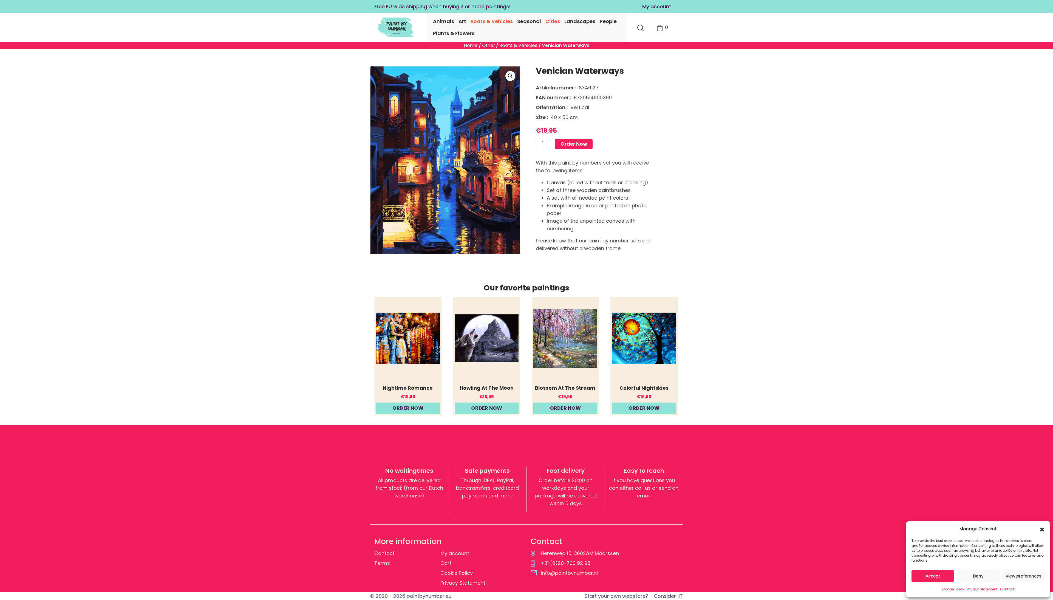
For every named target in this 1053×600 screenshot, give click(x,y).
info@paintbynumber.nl (569, 573)
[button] (1042, 529)
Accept (932, 576)
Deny (978, 576)
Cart (445, 563)
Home (471, 45)
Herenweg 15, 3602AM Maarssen (580, 553)
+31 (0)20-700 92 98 (565, 563)
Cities (552, 21)
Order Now (574, 143)
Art (462, 21)
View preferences (1023, 576)
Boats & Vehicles (492, 21)
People (608, 21)
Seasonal (529, 21)
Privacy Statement (982, 589)
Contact (1007, 589)
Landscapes (579, 21)
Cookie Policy (953, 589)
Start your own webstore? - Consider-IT (634, 596)
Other (488, 45)
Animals (443, 21)
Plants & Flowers (453, 33)
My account (656, 6)
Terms (382, 563)
